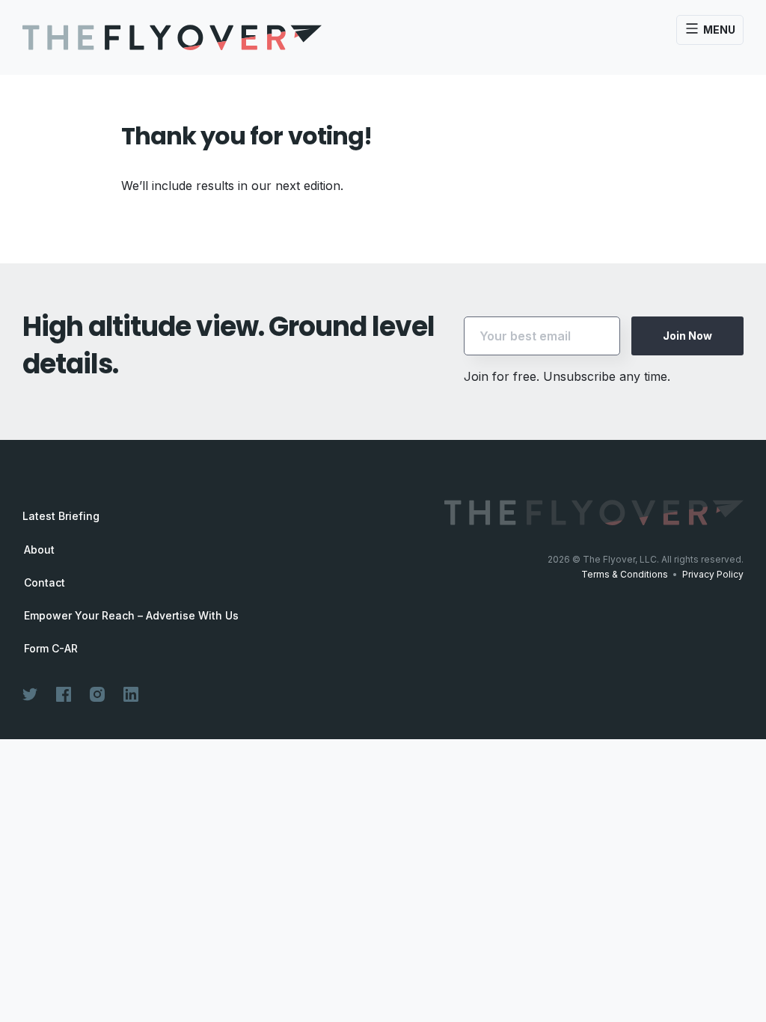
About (39, 550)
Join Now (687, 335)
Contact (44, 583)
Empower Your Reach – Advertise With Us (131, 616)
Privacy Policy (713, 574)
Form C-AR (51, 649)
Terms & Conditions (624, 574)
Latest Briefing (60, 516)
